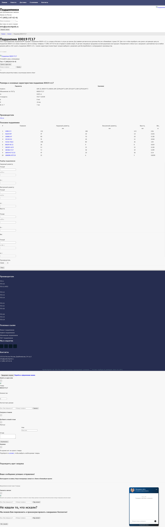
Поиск (2, 267)
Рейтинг (2, 425)
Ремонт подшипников (7, 330)
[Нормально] (11, 428)
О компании (34, 2)
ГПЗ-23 (2, 317)
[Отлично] (19, 428)
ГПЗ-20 (2, 314)
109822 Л (8, 131)
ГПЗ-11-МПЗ (4, 287)
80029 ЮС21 (9, 145)
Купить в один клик (6, 64)
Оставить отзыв (13, 51)
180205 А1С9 (9, 147)
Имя (22, 427)
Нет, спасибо (4, 524)
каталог (11, 453)
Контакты (44, 2)
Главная (4, 2)
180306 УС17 (9, 150)
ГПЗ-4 (2, 118)
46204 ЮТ (8, 134)
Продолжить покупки (7, 375)
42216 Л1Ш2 (9, 142)
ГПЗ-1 (2, 281)
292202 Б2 (8, 139)
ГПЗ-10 (2, 284)
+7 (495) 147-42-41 (9, 17)
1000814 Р (8, 136)
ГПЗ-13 (2, 295)
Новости (13, 2)
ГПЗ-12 (2, 292)
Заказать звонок (5, 29)
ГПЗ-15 (2, 303)
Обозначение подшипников (9, 335)
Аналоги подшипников (7, 333)
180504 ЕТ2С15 (10, 153)
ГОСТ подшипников (6, 338)
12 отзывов (3, 51)
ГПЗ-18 (2, 309)
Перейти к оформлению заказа (24, 375)
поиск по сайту (118, 370)
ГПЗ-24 (2, 320)
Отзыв (2, 433)
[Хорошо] (15, 428)
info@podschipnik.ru (9, 26)
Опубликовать (4, 441)
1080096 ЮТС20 (10, 155)
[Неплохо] (6, 428)
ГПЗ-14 (2, 298)
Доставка (23, 2)
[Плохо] (2, 428)
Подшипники (9, 9)
